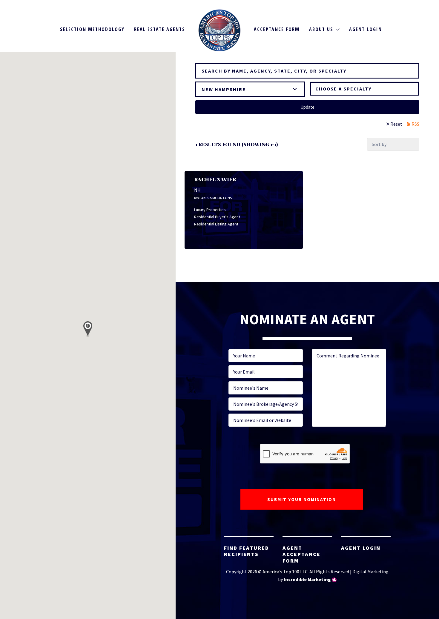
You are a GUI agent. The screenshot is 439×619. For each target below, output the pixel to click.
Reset (396, 124)
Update (307, 107)
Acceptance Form (277, 29)
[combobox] (365, 89)
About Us (321, 29)
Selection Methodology (92, 29)
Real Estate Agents (159, 29)
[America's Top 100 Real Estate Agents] (220, 30)
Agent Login (365, 29)
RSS (415, 124)
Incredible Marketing (307, 579)
